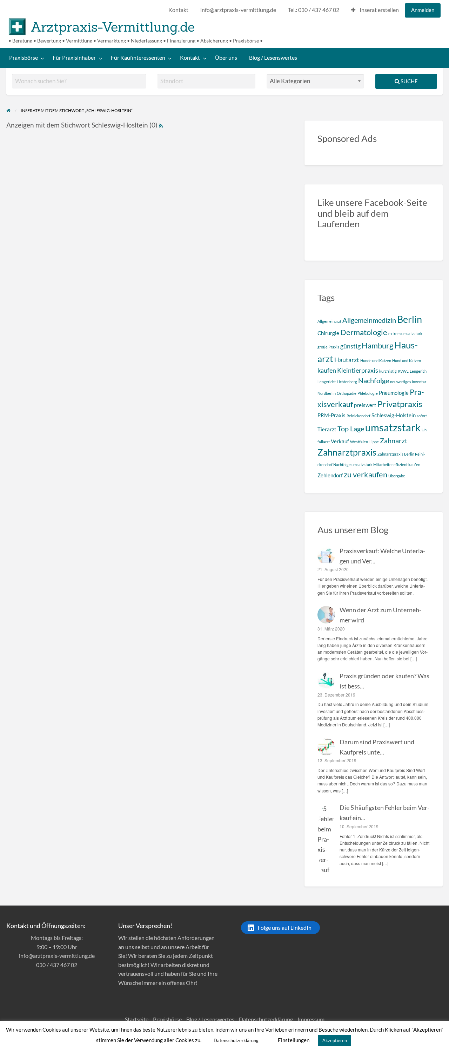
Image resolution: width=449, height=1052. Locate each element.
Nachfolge (373, 380)
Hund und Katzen (406, 360)
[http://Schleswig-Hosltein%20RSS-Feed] (161, 125)
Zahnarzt (393, 440)
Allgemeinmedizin (369, 320)
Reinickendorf (358, 415)
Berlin (409, 319)
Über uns (226, 57)
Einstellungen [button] (293, 1040)
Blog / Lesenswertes (273, 57)
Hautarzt (346, 360)
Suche (409, 81)
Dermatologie (363, 332)
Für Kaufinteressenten (138, 57)
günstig (350, 346)
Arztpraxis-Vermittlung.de (113, 26)
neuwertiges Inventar (408, 381)
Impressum (310, 1019)
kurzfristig (388, 371)
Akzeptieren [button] (334, 1040)
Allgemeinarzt (329, 321)
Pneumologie (394, 393)
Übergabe (396, 475)
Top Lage (350, 428)
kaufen (326, 370)
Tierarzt (326, 429)
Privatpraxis (399, 404)
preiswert (365, 405)
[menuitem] (178, 10)
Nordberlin (326, 393)
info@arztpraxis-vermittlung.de (238, 10)
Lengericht (326, 381)
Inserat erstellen (378, 10)
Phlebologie (367, 393)
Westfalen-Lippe (364, 441)
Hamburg (377, 345)
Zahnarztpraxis (346, 452)
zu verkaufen (365, 474)
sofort (422, 415)
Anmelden (422, 10)
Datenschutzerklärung (266, 1019)
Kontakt (178, 10)
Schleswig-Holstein (393, 415)
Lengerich (418, 371)
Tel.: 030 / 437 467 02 (313, 10)
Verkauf (340, 441)
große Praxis (328, 347)
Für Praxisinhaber (74, 57)
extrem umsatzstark (405, 333)
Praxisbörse (23, 57)
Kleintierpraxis (357, 370)
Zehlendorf (330, 475)
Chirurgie (328, 333)
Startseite (136, 1019)
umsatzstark (393, 427)
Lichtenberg (347, 381)
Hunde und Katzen (375, 360)
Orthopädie (346, 393)
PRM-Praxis (331, 415)
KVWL (403, 371)
